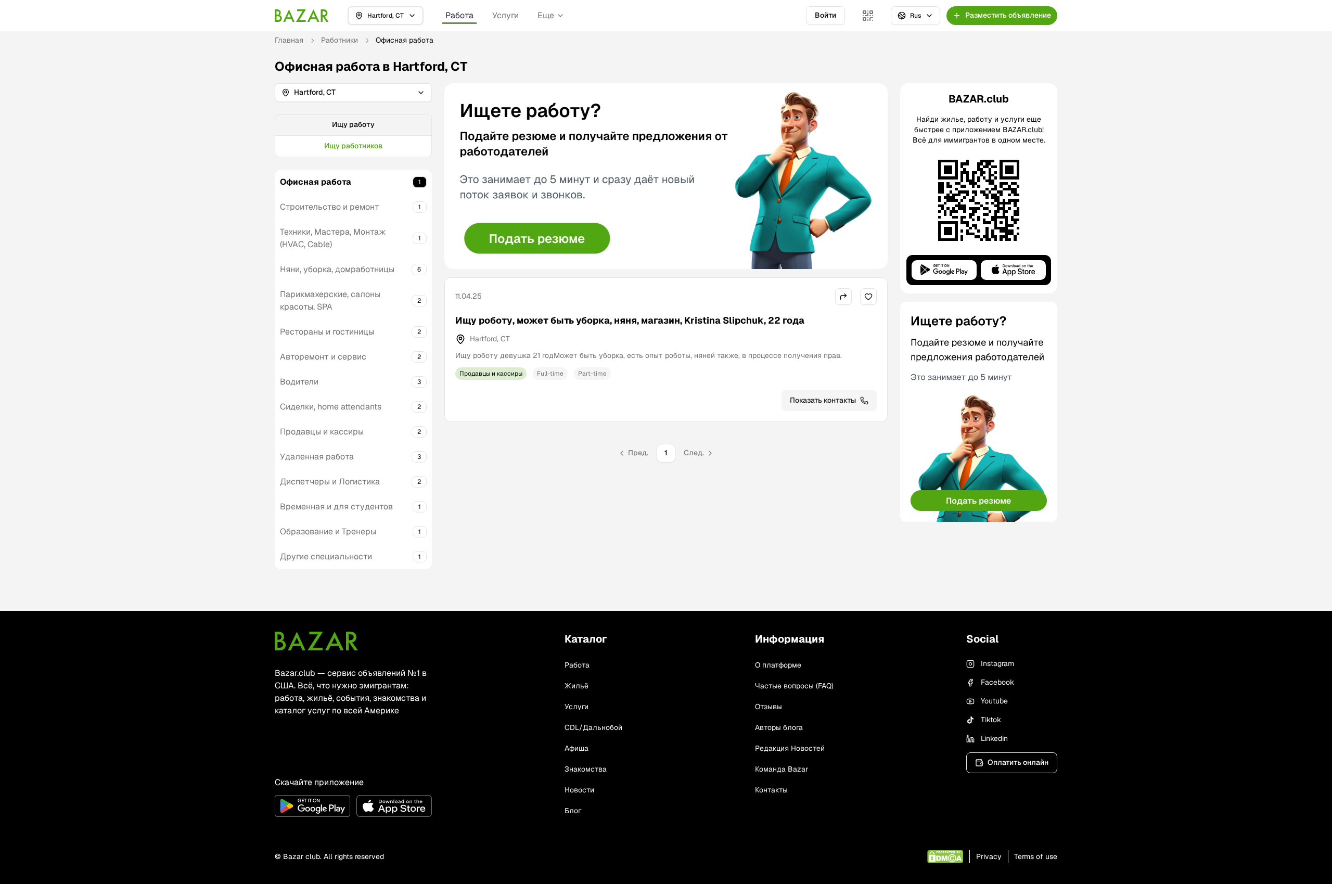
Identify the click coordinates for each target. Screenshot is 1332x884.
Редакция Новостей (790, 748)
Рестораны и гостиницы (327, 331)
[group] (353, 135)
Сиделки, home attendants (330, 406)
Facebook (997, 682)
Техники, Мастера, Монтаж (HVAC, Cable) (333, 238)
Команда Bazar (781, 769)
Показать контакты (823, 400)
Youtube (994, 701)
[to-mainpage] (316, 641)
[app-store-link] (394, 806)
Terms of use (1035, 856)
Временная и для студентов (336, 506)
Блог (573, 810)
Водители (299, 381)
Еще (545, 15)
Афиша (576, 748)
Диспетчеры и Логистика (330, 481)
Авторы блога (779, 727)
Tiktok (991, 719)
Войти (825, 15)
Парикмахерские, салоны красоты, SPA (330, 300)
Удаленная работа (317, 456)
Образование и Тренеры (328, 531)
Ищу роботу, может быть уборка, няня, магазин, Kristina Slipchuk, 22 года (629, 320)
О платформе (778, 665)
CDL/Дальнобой (593, 727)
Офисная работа (315, 181)
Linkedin (994, 738)
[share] (843, 296)
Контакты (771, 790)
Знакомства (586, 769)
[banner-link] (666, 176)
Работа (459, 15)
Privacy (989, 856)
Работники (339, 40)
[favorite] (868, 296)
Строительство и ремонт (329, 206)
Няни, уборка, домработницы (337, 269)
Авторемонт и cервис (323, 356)
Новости (579, 790)
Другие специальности (326, 556)
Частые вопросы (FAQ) (794, 685)
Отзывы (768, 706)
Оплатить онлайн (1018, 762)
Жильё (576, 685)
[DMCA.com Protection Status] (945, 856)
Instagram (997, 663)
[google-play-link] (312, 806)
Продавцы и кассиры (322, 431)
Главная (289, 40)
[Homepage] (302, 15)
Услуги (505, 15)
